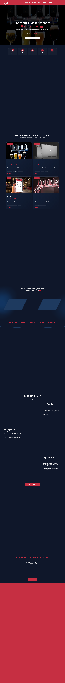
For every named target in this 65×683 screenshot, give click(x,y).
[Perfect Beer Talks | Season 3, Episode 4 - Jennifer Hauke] (52, 560)
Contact (59, 2)
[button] (60, 559)
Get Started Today (32, 37)
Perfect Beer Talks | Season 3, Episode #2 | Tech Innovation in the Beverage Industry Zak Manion (33, 563)
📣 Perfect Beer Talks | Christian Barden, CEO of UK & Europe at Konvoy (13, 562)
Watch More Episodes (32, 579)
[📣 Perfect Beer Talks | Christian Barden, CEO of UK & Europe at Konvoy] (13, 560)
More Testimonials (32, 484)
